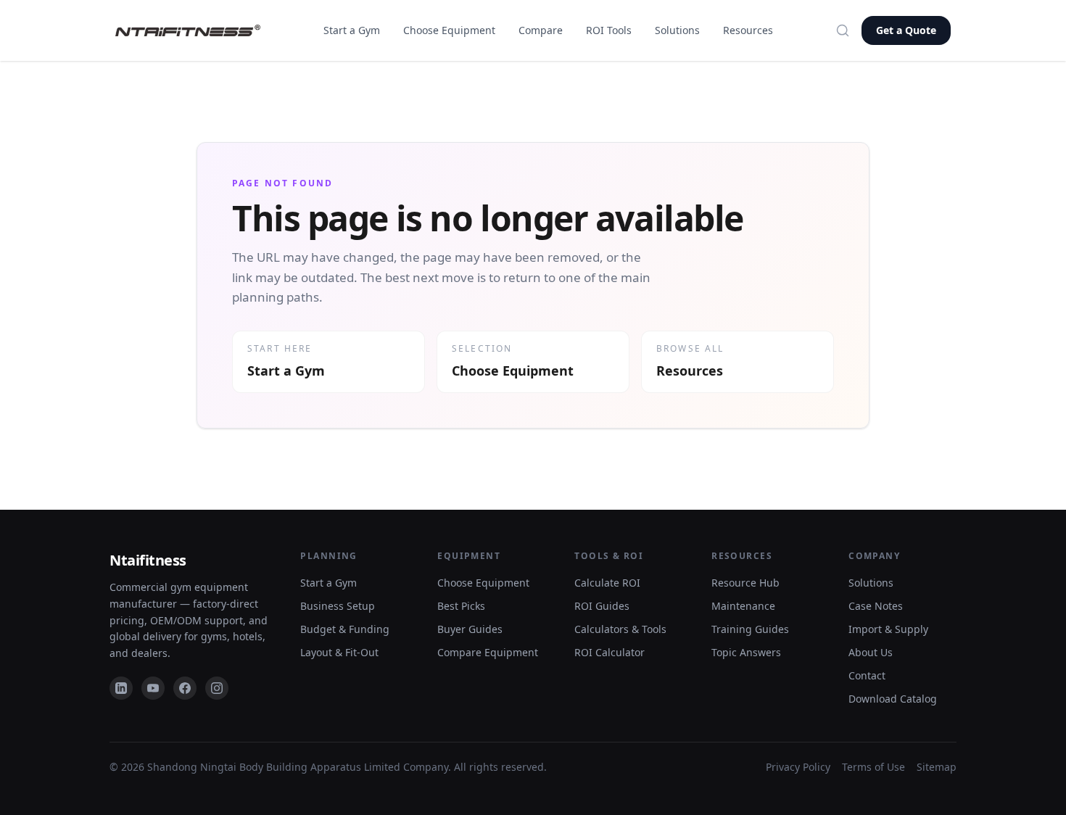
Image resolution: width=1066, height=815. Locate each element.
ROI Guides (601, 606)
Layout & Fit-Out (339, 652)
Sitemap (936, 767)
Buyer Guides (470, 629)
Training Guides (750, 629)
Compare (540, 30)
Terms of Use (873, 767)
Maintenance (743, 606)
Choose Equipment (449, 30)
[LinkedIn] (121, 688)
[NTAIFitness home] (187, 31)
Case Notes (875, 606)
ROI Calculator (609, 652)
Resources (748, 30)
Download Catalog (892, 699)
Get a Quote (906, 30)
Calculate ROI (607, 582)
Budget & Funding (344, 629)
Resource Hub (745, 582)
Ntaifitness (148, 560)
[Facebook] (185, 688)
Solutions (677, 30)
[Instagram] (216, 688)
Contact (866, 675)
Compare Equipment (487, 652)
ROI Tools (609, 30)
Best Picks (461, 606)
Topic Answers (746, 652)
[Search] (842, 30)
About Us (870, 652)
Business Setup (337, 606)
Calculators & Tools (620, 629)
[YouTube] (153, 688)
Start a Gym (351, 30)
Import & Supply (888, 629)
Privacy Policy (798, 767)
